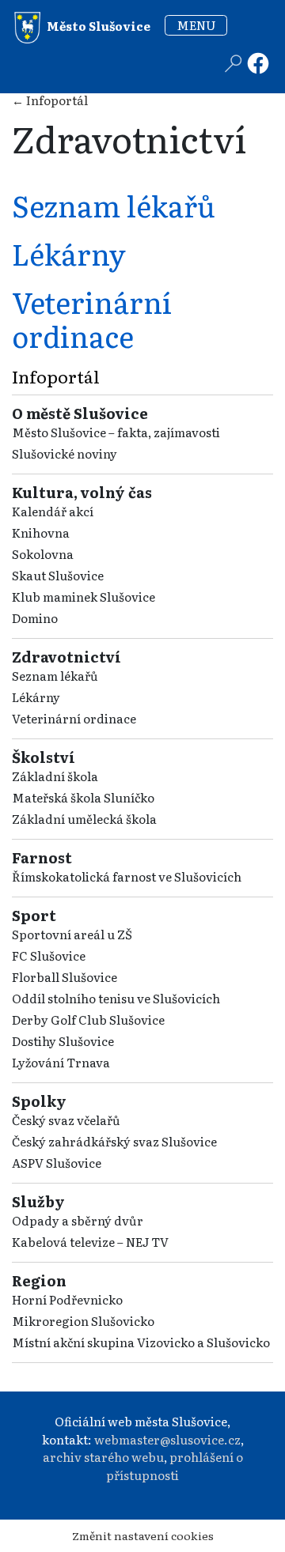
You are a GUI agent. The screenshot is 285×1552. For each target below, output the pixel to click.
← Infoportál (50, 100)
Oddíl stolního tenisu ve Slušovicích (116, 998)
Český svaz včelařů (66, 1120)
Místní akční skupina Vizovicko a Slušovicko (141, 1342)
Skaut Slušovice (58, 575)
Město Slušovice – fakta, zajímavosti (116, 432)
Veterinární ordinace (74, 718)
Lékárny (36, 697)
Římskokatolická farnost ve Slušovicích (126, 876)
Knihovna (41, 532)
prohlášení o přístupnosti (174, 1466)
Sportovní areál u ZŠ (72, 934)
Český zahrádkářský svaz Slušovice (114, 1141)
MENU (196, 25)
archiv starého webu (103, 1457)
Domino (35, 618)
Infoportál (56, 376)
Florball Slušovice (64, 977)
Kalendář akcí (52, 511)
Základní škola (55, 776)
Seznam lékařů (55, 675)
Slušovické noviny (64, 453)
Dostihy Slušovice (63, 1041)
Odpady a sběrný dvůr (77, 1220)
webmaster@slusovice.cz (167, 1439)
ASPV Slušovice (56, 1163)
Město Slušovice (97, 25)
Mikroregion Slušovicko (83, 1321)
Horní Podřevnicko (67, 1299)
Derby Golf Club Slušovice (88, 1019)
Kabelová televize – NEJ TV (90, 1242)
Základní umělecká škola (84, 819)
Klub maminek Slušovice (83, 596)
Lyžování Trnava (61, 1062)
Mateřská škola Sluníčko (83, 797)
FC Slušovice (49, 955)
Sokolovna (43, 554)
